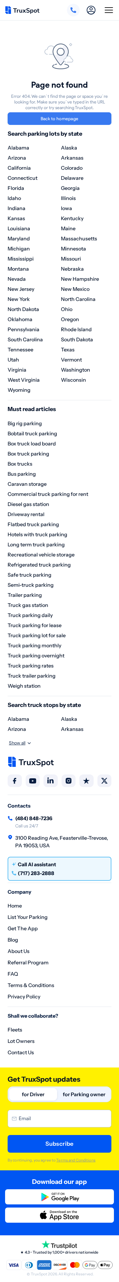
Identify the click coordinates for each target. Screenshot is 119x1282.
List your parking (28, 917)
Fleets (15, 1029)
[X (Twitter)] (104, 780)
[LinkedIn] (50, 780)
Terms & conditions (31, 985)
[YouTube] (33, 780)
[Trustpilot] (86, 780)
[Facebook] (15, 780)
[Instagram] (69, 780)
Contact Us (21, 1052)
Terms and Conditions (75, 1160)
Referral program (28, 962)
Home (15, 906)
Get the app (23, 928)
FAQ (13, 974)
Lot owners (21, 1041)
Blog (13, 940)
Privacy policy (24, 996)
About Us (19, 951)
